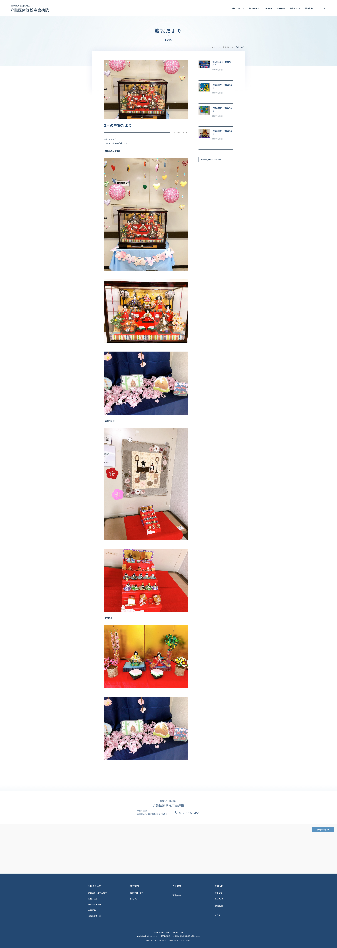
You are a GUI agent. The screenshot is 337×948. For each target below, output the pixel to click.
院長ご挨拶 (92, 898)
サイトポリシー (178, 932)
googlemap (321, 829)
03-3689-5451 (189, 813)
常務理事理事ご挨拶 (97, 892)
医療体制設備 (136, 892)
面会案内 (281, 8)
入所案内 (268, 8)
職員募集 (309, 8)
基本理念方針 (94, 904)
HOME (214, 47)
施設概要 (92, 910)
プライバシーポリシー (161, 932)
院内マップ (135, 898)
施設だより (219, 898)
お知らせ (218, 892)
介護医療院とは (94, 916)
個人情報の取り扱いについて (147, 936)
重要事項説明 (165, 936)
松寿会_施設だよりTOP (211, 159)
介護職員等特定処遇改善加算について (186, 936)
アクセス (321, 8)
